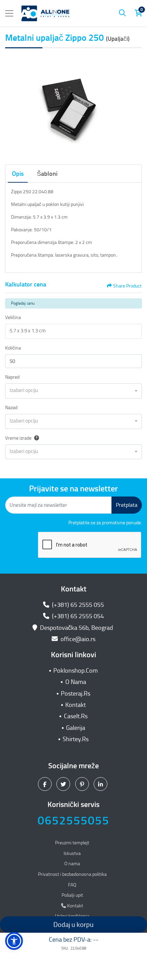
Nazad (11, 408)
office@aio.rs (77, 639)
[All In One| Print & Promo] (45, 13)
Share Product (127, 286)
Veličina (13, 317)
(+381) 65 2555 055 (77, 605)
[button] (14, 941)
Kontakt (75, 705)
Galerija (75, 728)
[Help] (35, 438)
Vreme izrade (18, 438)
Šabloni (47, 173)
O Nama (75, 682)
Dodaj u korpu (73, 924)
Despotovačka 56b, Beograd (77, 628)
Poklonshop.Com (75, 670)
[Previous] (12, 105)
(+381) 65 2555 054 (77, 616)
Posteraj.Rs (75, 693)
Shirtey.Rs (76, 739)
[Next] (135, 105)
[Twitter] (64, 784)
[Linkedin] (101, 784)
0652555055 (73, 820)
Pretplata (126, 505)
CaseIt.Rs (76, 716)
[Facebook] (45, 784)
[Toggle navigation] (9, 13)
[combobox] (73, 391)
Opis (18, 173)
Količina (13, 348)
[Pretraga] (122, 13)
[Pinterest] (83, 784)
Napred (12, 377)
